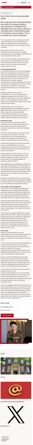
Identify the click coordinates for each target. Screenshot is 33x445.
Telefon (5, 439)
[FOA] (4, 2)
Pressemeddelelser (9, 7)
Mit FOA (24, 2)
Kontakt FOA (4, 440)
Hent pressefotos (7, 315)
